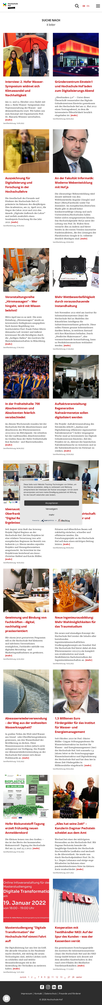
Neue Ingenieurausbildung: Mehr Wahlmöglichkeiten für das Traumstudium (75, 621)
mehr (51, 514)
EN (88, 6)
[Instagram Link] (48, 987)
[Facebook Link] (42, 987)
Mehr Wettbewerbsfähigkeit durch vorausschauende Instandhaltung (75, 301)
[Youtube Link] (60, 987)
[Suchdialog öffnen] (77, 6)
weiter (79, 977)
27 (69, 977)
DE (84, 6)
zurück (23, 977)
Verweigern (52, 509)
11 (52, 977)
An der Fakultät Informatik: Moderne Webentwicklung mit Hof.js (74, 182)
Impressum (26, 993)
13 (61, 977)
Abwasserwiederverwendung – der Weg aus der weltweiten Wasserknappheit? (26, 722)
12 (57, 977)
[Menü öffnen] (98, 6)
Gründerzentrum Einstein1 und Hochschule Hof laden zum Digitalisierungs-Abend (74, 86)
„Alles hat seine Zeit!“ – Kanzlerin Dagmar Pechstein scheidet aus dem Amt (75, 828)
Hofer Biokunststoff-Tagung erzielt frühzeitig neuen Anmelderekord (25, 828)
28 (73, 977)
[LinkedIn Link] (54, 987)
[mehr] (8, 119)
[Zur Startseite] (11, 11)
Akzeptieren (51, 503)
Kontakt (38, 993)
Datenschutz (50, 993)
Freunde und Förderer (70, 993)
